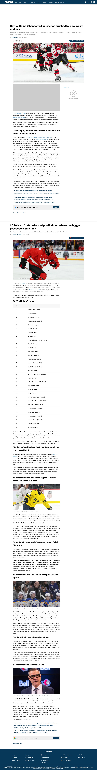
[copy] (22, 41)
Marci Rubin (15, 37)
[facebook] (85, 2)
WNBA (38, 2)
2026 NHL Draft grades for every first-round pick (27, 728)
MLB (20, 2)
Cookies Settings (66, 760)
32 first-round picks (34, 289)
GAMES (57, 2)
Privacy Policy (65, 757)
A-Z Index (80, 755)
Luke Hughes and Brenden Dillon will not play (37, 137)
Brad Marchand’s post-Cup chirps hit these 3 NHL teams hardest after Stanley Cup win (36, 193)
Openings (44, 755)
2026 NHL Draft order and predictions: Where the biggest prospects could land (35, 730)
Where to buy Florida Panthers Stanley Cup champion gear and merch (33, 197)
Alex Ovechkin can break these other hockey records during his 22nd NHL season (36, 723)
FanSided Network (66, 755)
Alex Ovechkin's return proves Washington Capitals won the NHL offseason (34, 725)
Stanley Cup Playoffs (19, 117)
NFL (16, 2)
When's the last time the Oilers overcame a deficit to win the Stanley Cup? (34, 202)
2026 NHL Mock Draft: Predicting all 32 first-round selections (31, 732)
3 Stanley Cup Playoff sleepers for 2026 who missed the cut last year (33, 190)
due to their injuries (42, 139)
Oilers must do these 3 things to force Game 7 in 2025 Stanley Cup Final (33, 199)
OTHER (51, 2)
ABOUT (62, 2)
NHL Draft (22, 283)
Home (14, 212)
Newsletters (29, 757)
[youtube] (94, 2)
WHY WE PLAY (32, 2)
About (13, 755)
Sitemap (14, 757)
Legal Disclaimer (30, 760)
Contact (27, 755)
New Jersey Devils (20, 113)
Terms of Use (81, 757)
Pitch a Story (45, 757)
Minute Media (9, 766)
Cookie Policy (16, 760)
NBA (25, 2)
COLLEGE (44, 2)
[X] (88, 2)
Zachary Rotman (16, 234)
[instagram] (91, 2)
